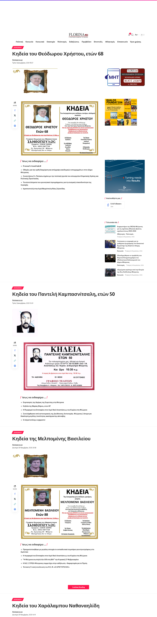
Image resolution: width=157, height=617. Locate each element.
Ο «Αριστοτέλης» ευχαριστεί (34, 420)
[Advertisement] (64, 15)
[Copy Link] (14, 120)
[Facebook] (115, 205)
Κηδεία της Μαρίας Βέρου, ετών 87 (37, 406)
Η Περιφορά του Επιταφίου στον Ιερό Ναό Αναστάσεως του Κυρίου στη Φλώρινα (55, 410)
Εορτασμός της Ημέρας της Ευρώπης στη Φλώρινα (43, 402)
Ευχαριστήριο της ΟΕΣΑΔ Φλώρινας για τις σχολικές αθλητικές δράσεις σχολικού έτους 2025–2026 (130, 229)
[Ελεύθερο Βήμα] (78, 35)
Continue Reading (78, 587)
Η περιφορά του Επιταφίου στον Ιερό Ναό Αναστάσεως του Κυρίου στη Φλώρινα (55, 556)
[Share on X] (14, 115)
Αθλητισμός (121, 234)
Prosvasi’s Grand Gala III (32, 166)
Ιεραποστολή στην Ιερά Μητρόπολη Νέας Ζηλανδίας (44, 189)
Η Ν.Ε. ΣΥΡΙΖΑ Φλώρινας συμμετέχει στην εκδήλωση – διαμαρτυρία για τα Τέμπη (55, 563)
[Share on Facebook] (14, 110)
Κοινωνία (120, 251)
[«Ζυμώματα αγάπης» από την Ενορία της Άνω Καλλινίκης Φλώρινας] (110, 273)
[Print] (14, 125)
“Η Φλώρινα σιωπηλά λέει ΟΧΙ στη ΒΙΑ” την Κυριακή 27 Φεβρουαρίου (51, 559)
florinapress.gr (17, 60)
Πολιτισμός (130, 234)
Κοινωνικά (18, 47)
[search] (132, 35)
